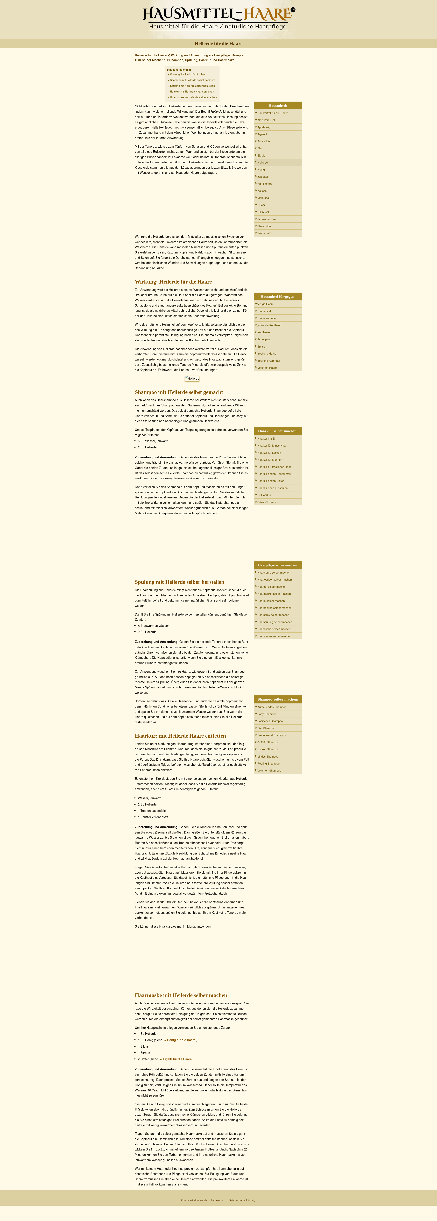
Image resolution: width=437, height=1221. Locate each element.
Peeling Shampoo (268, 763)
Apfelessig (263, 127)
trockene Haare (266, 353)
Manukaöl (263, 198)
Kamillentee (264, 183)
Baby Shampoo (267, 714)
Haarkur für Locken (269, 452)
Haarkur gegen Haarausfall (274, 474)
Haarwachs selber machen (273, 629)
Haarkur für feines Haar (271, 445)
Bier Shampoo (266, 728)
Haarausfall (264, 311)
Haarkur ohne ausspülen (272, 488)
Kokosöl (262, 191)
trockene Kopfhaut (268, 360)
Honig (261, 169)
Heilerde (262, 162)
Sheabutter (264, 226)
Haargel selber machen (271, 586)
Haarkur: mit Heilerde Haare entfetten (192, 91)
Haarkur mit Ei (266, 438)
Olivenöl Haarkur (267, 502)
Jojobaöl (262, 176)
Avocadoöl (263, 141)
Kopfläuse (263, 332)
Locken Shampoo (268, 749)
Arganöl (262, 134)
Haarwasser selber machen (274, 636)
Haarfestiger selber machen (274, 579)
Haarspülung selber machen (274, 622)
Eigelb (261, 155)
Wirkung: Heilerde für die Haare (188, 74)
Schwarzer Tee (266, 219)
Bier (259, 148)
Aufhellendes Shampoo (271, 707)
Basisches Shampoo (270, 721)
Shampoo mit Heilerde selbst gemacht (192, 80)
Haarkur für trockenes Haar (274, 467)
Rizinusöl (263, 212)
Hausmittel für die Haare (272, 113)
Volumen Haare (267, 367)
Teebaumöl (264, 233)
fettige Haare (265, 304)
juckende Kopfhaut (269, 325)
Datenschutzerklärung (242, 1200)
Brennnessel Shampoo (271, 735)
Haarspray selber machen (273, 615)
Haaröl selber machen (271, 601)
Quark (261, 205)
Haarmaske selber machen (274, 593)
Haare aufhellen (267, 318)
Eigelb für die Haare (177, 1059)
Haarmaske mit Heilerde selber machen (193, 97)
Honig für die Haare (181, 1040)
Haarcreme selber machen (273, 572)
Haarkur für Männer (269, 459)
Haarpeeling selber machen (274, 608)
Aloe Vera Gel (266, 120)
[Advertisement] (192, 205)
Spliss (261, 346)
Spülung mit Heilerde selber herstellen (192, 85)
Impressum (217, 1200)
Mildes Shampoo (267, 756)
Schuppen (263, 339)
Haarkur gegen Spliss (270, 481)
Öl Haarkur (264, 495)
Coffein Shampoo (268, 742)
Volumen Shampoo (269, 770)
